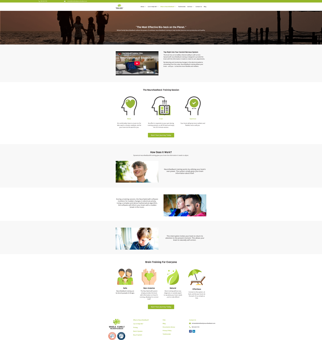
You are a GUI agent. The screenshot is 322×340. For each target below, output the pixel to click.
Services (189, 6)
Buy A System (137, 335)
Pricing (135, 327)
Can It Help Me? (152, 6)
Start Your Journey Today (161, 135)
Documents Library (169, 327)
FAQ (164, 320)
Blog (205, 6)
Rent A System (137, 331)
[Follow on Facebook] (190, 331)
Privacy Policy (167, 330)
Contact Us (199, 6)
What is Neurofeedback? (167, 6)
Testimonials (181, 6)
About (142, 6)
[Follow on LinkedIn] (193, 331)
